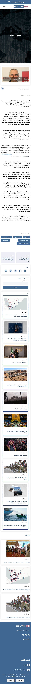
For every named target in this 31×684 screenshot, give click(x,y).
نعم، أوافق (19, 680)
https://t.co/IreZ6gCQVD (6, 154)
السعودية (26, 237)
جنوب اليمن (17, 237)
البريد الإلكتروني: (25, 280)
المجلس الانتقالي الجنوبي (23, 243)
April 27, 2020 (25, 157)
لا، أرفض (11, 680)
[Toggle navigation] (4, 6)
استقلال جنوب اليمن (24, 240)
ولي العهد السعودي (6, 237)
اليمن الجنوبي (5, 240)
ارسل (16, 287)
